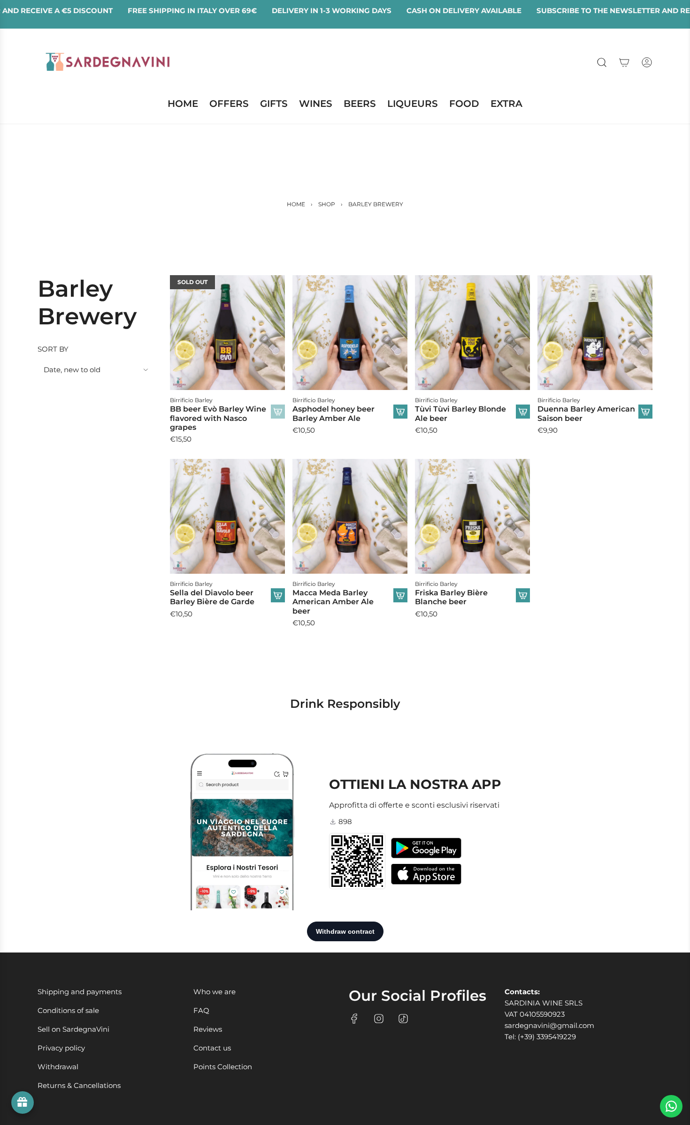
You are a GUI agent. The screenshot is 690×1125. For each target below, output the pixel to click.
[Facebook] (354, 1018)
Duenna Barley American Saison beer (586, 413)
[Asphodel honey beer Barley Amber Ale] (349, 332)
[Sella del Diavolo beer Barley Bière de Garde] (227, 516)
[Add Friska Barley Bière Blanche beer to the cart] (523, 595)
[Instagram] (379, 1018)
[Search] (601, 62)
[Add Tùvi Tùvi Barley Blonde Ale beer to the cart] (523, 412)
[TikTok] (403, 1018)
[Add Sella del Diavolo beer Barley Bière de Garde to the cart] (278, 595)
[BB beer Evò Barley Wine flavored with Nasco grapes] (227, 332)
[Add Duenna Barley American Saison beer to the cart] (645, 412)
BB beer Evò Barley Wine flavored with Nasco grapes (218, 418)
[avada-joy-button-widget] (22, 1102)
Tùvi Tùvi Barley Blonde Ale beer (460, 413)
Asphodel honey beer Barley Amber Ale (333, 413)
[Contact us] (671, 1106)
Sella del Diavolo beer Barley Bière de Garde (212, 597)
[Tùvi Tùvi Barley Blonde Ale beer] (472, 332)
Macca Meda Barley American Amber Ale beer (333, 601)
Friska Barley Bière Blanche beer (451, 597)
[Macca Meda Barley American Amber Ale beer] (349, 516)
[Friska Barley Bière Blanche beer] (472, 516)
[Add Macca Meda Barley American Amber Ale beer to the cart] (400, 595)
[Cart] (624, 62)
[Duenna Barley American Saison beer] (594, 332)
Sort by (53, 348)
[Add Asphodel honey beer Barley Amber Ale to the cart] (400, 412)
